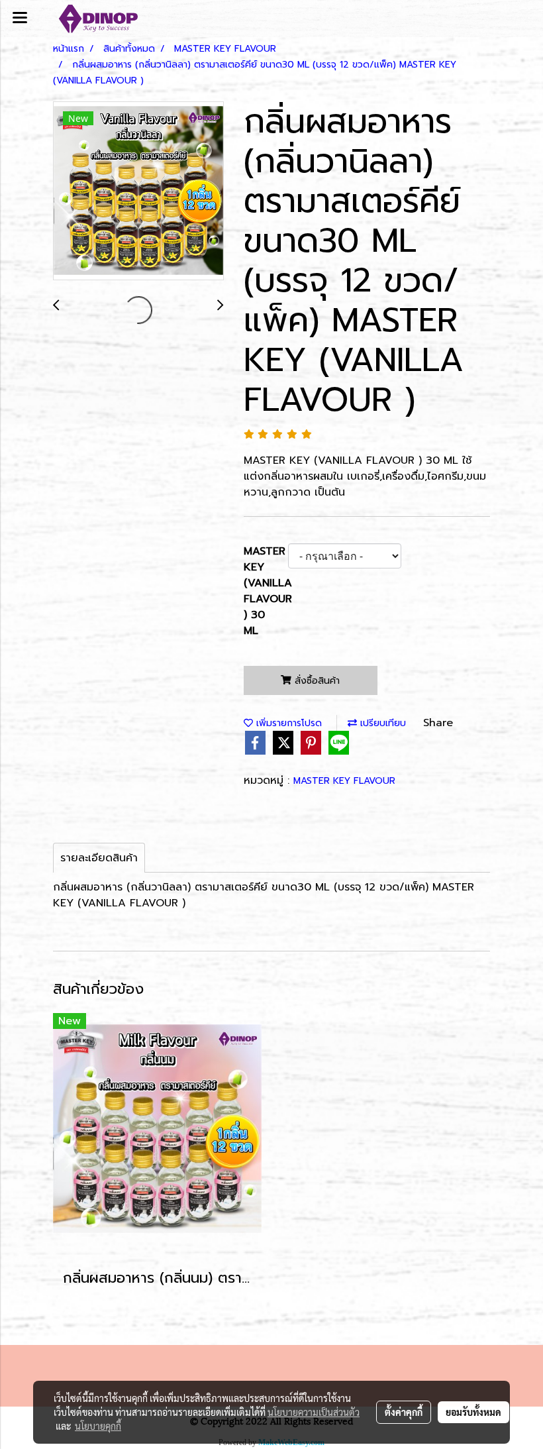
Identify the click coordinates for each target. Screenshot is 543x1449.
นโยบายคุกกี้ (98, 1426)
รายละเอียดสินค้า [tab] (99, 858)
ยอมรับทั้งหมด (473, 1412)
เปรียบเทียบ (381, 723)
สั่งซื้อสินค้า (315, 681)
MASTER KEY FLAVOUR (344, 781)
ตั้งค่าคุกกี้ (403, 1412)
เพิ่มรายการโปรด (287, 723)
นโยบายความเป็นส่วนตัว (314, 1412)
